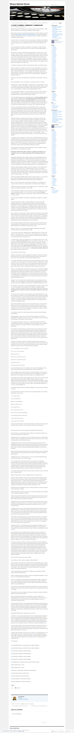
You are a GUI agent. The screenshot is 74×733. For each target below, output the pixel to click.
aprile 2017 (53, 76)
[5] (45, 164)
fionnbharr (23, 26)
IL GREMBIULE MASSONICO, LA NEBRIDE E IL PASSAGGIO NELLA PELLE (57, 27)
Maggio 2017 (54, 75)
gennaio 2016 (54, 87)
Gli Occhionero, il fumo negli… (59, 42)
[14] (33, 635)
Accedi (53, 104)
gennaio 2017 (54, 78)
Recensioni (53, 98)
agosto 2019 (54, 57)
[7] (23, 277)
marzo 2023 (54, 46)
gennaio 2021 (54, 48)
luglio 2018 (54, 148)
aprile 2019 (53, 58)
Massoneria (54, 97)
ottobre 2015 (54, 89)
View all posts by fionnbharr (23, 698)
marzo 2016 (54, 84)
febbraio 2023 (54, 47)
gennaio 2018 (54, 68)
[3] (35, 141)
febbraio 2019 (54, 59)
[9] (39, 484)
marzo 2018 (54, 67)
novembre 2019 (54, 55)
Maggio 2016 (54, 83)
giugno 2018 (54, 65)
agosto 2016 (54, 82)
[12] (14, 529)
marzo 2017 (54, 77)
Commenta (44, 722)
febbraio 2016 (54, 170)
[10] (29, 522)
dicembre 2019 (54, 54)
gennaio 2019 (54, 60)
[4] (24, 162)
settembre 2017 (54, 71)
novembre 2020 (54, 49)
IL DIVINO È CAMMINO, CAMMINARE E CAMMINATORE (27, 25)
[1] (19, 74)
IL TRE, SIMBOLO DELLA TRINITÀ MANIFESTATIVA (39, 22)
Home (12, 18)
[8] (24, 384)
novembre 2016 (54, 80)
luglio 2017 (54, 73)
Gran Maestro (54, 94)
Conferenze (54, 93)
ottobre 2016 (54, 81)
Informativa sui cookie (21, 731)
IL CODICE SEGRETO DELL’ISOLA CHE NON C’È (19, 22)
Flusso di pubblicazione (55, 105)
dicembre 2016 (54, 79)
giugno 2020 (54, 51)
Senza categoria (54, 100)
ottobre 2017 (54, 70)
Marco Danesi (54, 96)
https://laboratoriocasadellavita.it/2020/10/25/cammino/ (25, 34)
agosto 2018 (54, 147)
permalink (31, 703)
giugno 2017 (54, 74)
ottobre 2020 (54, 50)
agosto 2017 (54, 72)
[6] (42, 179)
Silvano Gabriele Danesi (20, 4)
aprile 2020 (53, 52)
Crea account (54, 103)
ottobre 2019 (54, 56)
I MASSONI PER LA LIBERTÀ (57, 37)
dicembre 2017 (54, 69)
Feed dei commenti (55, 106)
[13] (45, 622)
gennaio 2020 (54, 53)
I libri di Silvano (54, 95)
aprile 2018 (53, 66)
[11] (42, 525)
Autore (53, 92)
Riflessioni (23, 703)
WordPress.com (54, 192)
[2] (29, 87)
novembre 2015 (54, 88)
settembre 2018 (54, 61)
